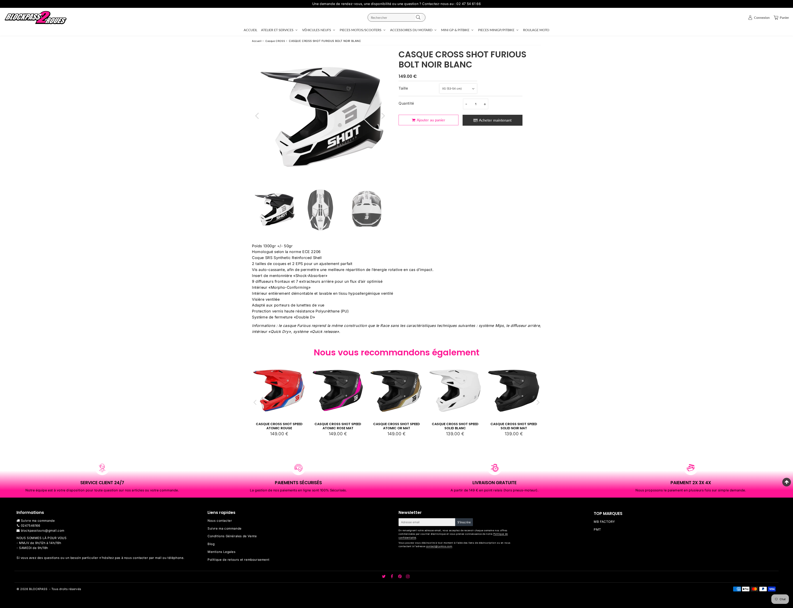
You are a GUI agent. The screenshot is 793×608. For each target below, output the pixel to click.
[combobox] (396, 17)
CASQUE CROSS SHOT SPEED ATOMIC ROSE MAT (338, 426)
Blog (211, 544)
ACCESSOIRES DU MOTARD (411, 30)
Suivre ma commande (38, 521)
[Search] (418, 17)
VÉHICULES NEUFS (316, 30)
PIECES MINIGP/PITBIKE (496, 30)
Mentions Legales (222, 552)
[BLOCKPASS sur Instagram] (408, 577)
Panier (784, 17)
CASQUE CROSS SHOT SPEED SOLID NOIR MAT (513, 426)
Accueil (256, 41)
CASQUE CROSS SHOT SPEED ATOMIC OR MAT (396, 426)
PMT (597, 529)
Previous (257, 115)
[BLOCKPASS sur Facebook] (392, 577)
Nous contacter (220, 521)
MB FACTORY (604, 522)
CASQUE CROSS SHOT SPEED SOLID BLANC (455, 426)
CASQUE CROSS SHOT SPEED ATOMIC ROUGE (279, 426)
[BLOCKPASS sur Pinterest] (400, 577)
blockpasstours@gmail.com (42, 530)
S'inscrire (464, 522)
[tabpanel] (274, 210)
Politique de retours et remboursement (238, 560)
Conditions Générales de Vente (232, 536)
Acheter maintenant (495, 120)
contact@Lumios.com (439, 546)
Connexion (762, 17)
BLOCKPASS (38, 589)
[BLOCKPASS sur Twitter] (384, 577)
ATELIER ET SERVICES (277, 30)
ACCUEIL (250, 30)
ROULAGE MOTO (536, 30)
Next (383, 115)
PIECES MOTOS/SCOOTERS (360, 30)
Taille (403, 88)
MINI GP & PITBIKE (455, 30)
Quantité (406, 103)
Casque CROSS (275, 41)
